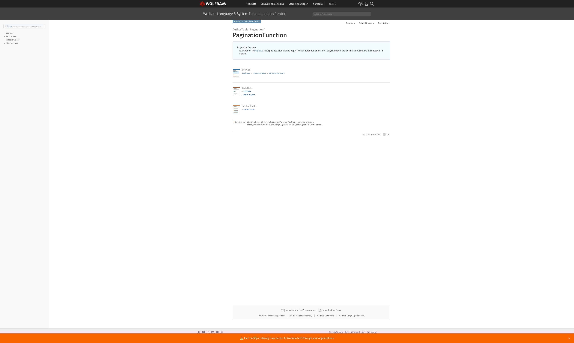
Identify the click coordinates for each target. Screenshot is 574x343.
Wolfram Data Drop (325, 315)
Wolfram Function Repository (272, 315)
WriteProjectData (277, 73)
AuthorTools (249, 109)
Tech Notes (383, 23)
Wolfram (339, 332)
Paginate (10, 26)
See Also (349, 23)
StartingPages (259, 73)
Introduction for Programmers (301, 309)
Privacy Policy (358, 332)
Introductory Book (331, 309)
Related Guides (365, 23)
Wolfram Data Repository (301, 315)
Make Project (249, 94)
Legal (347, 332)
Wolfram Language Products (351, 315)
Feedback (373, 134)
